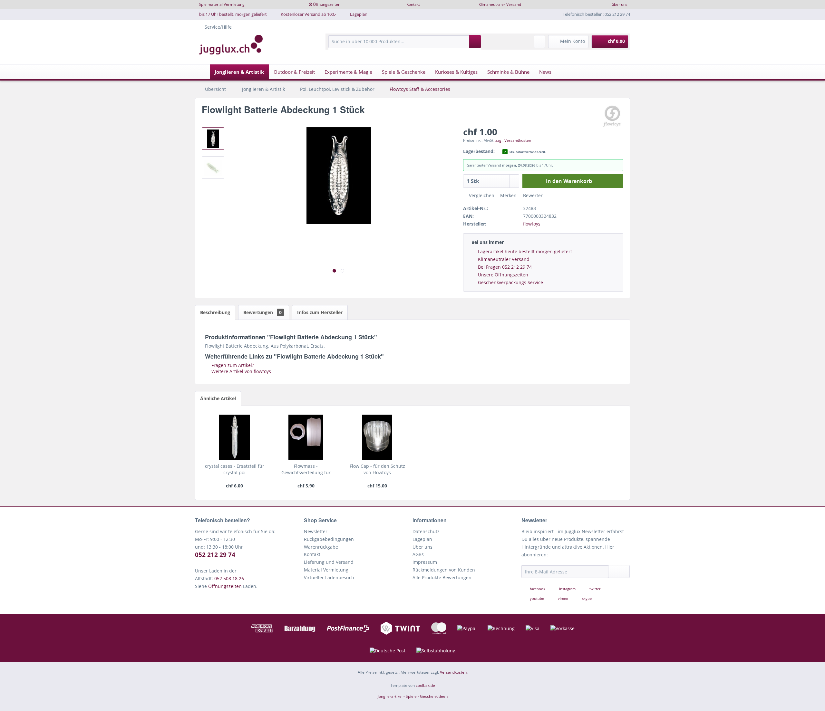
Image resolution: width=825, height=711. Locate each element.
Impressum (424, 562)
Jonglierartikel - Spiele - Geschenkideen (413, 696)
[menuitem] (404, 44)
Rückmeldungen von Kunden (443, 570)
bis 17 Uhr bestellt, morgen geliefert (233, 14)
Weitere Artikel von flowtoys (240, 371)
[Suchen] (475, 41)
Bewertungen (262, 312)
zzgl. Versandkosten (513, 140)
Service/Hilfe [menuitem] (218, 27)
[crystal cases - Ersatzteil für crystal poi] (234, 437)
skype (586, 598)
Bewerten (533, 195)
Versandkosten (453, 672)
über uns (619, 4)
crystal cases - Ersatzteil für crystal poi (234, 469)
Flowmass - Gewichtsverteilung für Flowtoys (306, 469)
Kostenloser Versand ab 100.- (308, 14)
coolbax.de (425, 685)
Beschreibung (215, 312)
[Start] (202, 71)
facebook (537, 588)
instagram (567, 588)
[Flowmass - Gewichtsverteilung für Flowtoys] (306, 437)
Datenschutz (426, 531)
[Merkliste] (539, 41)
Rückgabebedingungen (329, 539)
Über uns (422, 547)
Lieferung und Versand (329, 562)
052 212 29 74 (215, 555)
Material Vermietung (326, 570)
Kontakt (413, 4)
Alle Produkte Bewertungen (441, 577)
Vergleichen (481, 195)
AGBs (418, 554)
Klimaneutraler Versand (500, 4)
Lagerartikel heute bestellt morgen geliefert (525, 251)
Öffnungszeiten (326, 4)
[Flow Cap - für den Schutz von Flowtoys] (377, 437)
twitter (594, 588)
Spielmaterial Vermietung (222, 4)
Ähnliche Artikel (218, 398)
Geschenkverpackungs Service (510, 282)
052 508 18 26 (229, 578)
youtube (537, 598)
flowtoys (531, 224)
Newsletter (315, 531)
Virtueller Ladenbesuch (329, 577)
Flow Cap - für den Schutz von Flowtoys (377, 469)
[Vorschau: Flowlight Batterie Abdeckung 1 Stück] (213, 138)
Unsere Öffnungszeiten (503, 275)
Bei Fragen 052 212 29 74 (505, 267)
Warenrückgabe (321, 547)
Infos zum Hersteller (320, 312)
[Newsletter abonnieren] (619, 571)
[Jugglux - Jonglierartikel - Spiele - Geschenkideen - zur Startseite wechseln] (231, 45)
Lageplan (358, 14)
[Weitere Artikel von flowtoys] (612, 116)
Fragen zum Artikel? (232, 365)
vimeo (563, 598)
